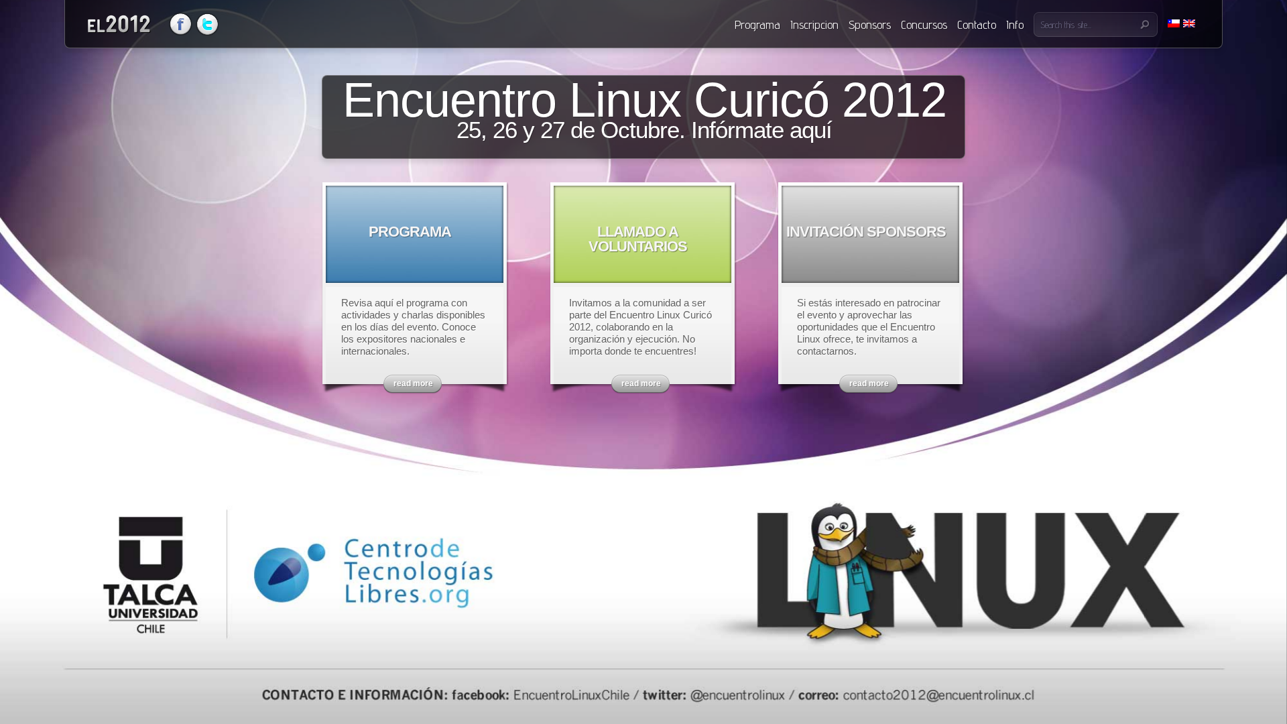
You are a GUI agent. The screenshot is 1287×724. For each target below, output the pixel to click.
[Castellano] (1174, 23)
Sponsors (870, 25)
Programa (757, 25)
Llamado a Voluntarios (638, 239)
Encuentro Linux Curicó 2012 (644, 108)
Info (1015, 25)
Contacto (976, 25)
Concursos (924, 25)
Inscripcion (814, 25)
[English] (1189, 23)
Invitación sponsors (866, 231)
